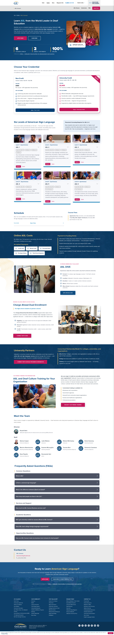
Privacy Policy (4, 633)
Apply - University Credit (79, 110)
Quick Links (80, 3)
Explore (18, 166)
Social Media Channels (71, 603)
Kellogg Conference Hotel (54, 608)
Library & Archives (35, 604)
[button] (34, 38)
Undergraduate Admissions (89, 610)
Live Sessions (49, 189)
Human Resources (88, 603)
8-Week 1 (28, 150)
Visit (43, 3)
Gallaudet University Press (71, 613)
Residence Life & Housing (89, 606)
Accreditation (16, 606)
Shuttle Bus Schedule (53, 606)
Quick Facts (16, 601)
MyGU (32, 603)
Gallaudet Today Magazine (71, 610)
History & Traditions (18, 604)
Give (53, 3)
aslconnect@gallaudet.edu (23, 556)
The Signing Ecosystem (18, 615)
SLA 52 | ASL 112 (49, 150)
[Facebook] (92, 626)
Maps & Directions (52, 604)
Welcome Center (52, 610)
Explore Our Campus (53, 601)
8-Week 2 (34, 150)
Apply (48, 3)
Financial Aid (86, 601)
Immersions (84, 8)
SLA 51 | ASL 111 (20, 150)
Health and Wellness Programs (37, 610)
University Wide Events (71, 604)
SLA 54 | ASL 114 (20, 187)
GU (15, 15)
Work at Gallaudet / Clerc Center (72, 601)
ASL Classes (77, 8)
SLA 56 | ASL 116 (79, 187)
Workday (33, 611)
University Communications (89, 613)
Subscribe (68, 608)
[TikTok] (98, 626)
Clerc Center (86, 615)
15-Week (18, 152)
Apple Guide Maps (52, 613)
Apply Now (97, 8)
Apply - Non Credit (36, 110)
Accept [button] (110, 633)
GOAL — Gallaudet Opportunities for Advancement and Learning (37, 54)
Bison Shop (33, 615)
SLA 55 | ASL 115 (49, 187)
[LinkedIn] (95, 626)
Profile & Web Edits (35, 613)
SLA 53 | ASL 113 (79, 150)
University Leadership (18, 603)
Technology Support (35, 606)
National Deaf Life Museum (54, 611)
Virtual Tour (51, 603)
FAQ (89, 8)
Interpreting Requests (35, 608)
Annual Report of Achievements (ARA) (21, 613)
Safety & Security (87, 608)
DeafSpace (51, 615)
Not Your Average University (20, 617)
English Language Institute (89, 617)
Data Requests (69, 606)
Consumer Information (18, 608)
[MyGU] (79, 626)
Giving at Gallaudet (70, 611)
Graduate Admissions (88, 611)
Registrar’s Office (87, 604)
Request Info (60, 3)
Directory (33, 601)
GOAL (18, 15)
